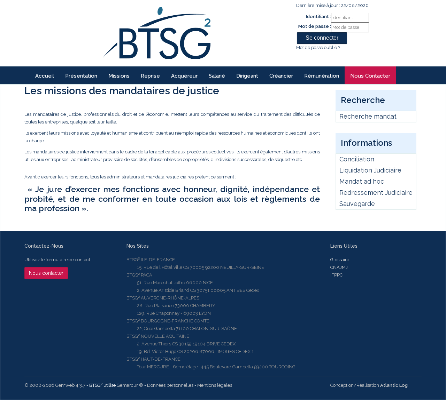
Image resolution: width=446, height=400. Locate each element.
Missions (119, 76)
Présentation (81, 76)
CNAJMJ (339, 267)
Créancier (281, 76)
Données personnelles (170, 385)
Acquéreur (184, 76)
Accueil (44, 76)
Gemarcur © (130, 385)
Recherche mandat (368, 116)
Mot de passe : (314, 26)
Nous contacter (370, 76)
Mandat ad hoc (361, 181)
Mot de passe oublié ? (318, 47)
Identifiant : (318, 16)
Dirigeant (247, 76)
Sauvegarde (357, 203)
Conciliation (356, 159)
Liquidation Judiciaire (370, 170)
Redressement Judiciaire (376, 192)
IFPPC (336, 275)
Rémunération (321, 76)
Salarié (217, 76)
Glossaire (339, 259)
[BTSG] (156, 33)
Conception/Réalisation (369, 385)
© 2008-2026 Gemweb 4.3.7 (54, 385)
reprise (150, 76)
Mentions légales (214, 385)
